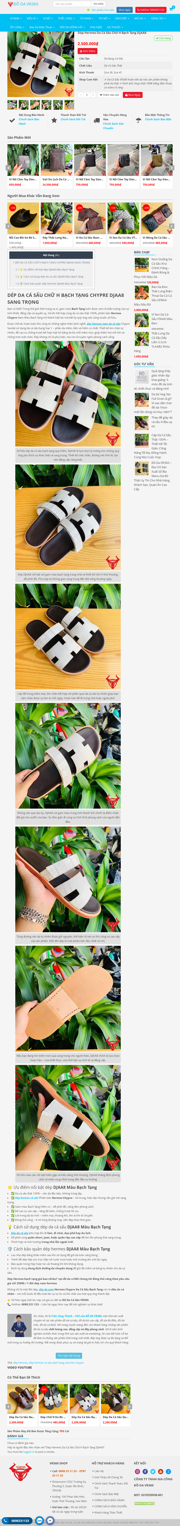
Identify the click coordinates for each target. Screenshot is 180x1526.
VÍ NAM (15, 18)
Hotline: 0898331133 (152, 9)
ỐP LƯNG (16, 27)
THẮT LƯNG (65, 18)
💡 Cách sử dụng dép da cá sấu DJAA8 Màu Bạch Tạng (49, 276)
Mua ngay (124, 9)
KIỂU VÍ (31, 18)
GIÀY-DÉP (121, 18)
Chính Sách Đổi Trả (73, 119)
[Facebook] (145, 1471)
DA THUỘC (114, 27)
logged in (28, 1451)
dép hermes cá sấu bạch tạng (46, 1362)
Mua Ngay (134, 94)
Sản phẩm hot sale (103, 10)
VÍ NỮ (47, 18)
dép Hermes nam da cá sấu (103, 323)
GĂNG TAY (157, 18)
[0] (171, 9)
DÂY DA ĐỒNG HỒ (71, 27)
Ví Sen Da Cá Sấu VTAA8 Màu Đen (64, 237)
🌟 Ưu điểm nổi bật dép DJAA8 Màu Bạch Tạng (44, 269)
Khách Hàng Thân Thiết (108, 1512)
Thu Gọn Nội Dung (69, 1355)
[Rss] (137, 1471)
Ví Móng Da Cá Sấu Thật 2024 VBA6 (99, 237)
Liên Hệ (99, 1471)
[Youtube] (160, 1471)
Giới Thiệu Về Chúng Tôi (108, 1477)
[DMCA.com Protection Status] (144, 1506)
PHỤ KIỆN (96, 27)
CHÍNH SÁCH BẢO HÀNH (109, 1500)
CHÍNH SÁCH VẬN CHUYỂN (110, 1506)
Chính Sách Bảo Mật (158, 119)
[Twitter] (153, 1471)
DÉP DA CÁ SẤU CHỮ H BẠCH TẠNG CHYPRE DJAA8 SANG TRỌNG (51, 262)
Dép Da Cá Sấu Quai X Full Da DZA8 (63, 1417)
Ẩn (57, 255)
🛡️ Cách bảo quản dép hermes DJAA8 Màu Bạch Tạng (49, 283)
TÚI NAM (86, 18)
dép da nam (46, 1289)
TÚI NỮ (103, 18)
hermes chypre (75, 1362)
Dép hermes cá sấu (26, 1198)
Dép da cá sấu (19, 1233)
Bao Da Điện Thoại (41, 27)
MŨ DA (139, 18)
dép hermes (20, 1362)
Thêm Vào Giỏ (110, 94)
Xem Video (88, 51)
